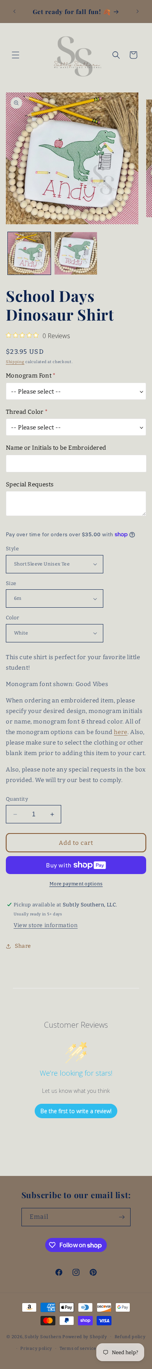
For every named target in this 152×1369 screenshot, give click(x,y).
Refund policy (130, 1336)
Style (12, 549)
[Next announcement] (137, 11)
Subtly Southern (43, 1336)
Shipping (15, 362)
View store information (46, 925)
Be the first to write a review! (76, 1111)
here (120, 732)
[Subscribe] (121, 1217)
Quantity (17, 799)
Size (11, 583)
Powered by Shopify (84, 1336)
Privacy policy (36, 1348)
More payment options (76, 884)
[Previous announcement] (14, 11)
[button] (15, 55)
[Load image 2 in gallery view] (76, 253)
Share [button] (23, 946)
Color (12, 618)
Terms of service (78, 1348)
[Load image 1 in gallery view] (29, 253)
